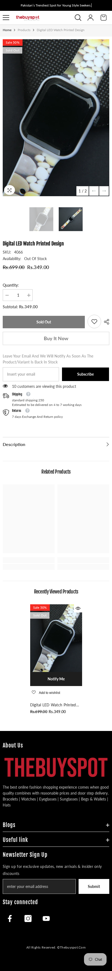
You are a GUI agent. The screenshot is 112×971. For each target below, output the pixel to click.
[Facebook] (10, 918)
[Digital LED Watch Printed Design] (56, 638)
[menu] (6, 17)
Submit (94, 886)
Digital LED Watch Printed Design (53, 705)
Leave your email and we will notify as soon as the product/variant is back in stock (48, 359)
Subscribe (85, 374)
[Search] (78, 17)
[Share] (105, 321)
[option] (56, 117)
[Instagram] (28, 918)
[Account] (90, 17)
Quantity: (11, 285)
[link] (94, 321)
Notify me (56, 679)
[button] (94, 191)
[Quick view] (78, 608)
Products (24, 30)
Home (7, 30)
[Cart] (104, 18)
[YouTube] (46, 918)
